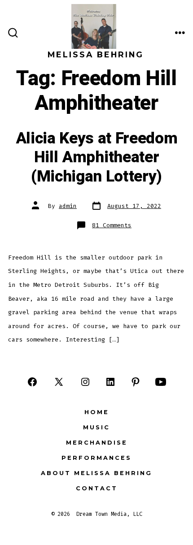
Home (96, 412)
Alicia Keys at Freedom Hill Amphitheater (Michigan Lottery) (97, 157)
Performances (96, 457)
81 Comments (112, 225)
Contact (97, 488)
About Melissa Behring (96, 473)
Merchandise (96, 442)
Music (96, 427)
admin (68, 206)
